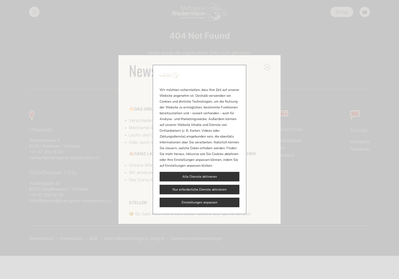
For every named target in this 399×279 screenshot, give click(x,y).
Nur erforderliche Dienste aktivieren (199, 189)
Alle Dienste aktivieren (199, 176)
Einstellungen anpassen (199, 202)
